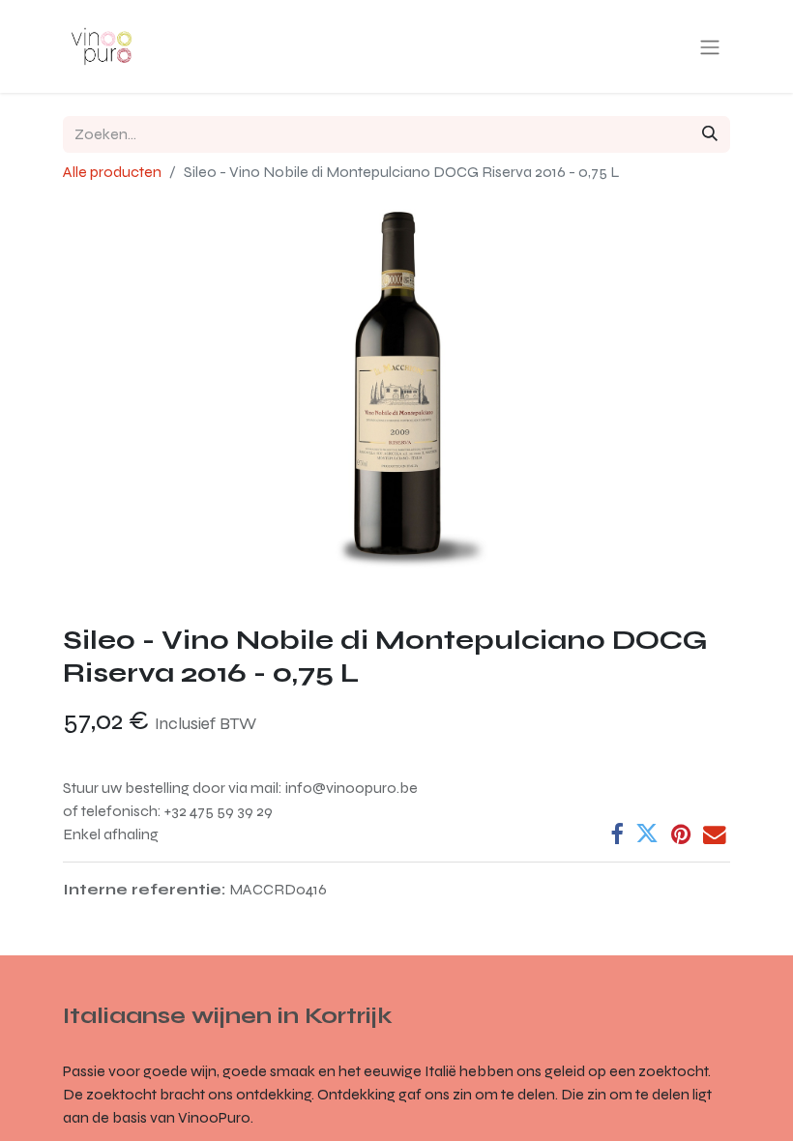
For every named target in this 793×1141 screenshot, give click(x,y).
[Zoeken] (710, 134)
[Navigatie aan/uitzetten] (710, 47)
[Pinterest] (680, 834)
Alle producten (112, 171)
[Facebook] (616, 834)
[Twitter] (647, 834)
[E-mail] (714, 834)
